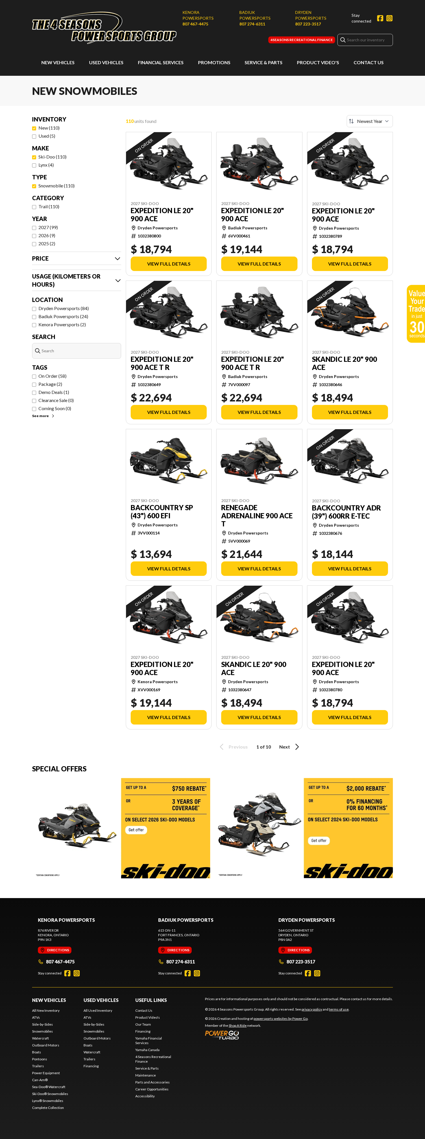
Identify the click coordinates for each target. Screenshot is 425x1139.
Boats (36, 1052)
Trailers (38, 1066)
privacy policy (312, 1009)
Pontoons (39, 1059)
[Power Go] (256, 1035)
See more (40, 416)
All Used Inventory (98, 1010)
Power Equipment (46, 1073)
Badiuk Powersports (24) (63, 316)
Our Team (143, 1024)
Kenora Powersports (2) (62, 324)
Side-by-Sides (42, 1024)
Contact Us (369, 62)
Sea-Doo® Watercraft (48, 1087)
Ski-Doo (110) (52, 156)
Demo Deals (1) (53, 392)
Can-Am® (40, 1080)
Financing (91, 1066)
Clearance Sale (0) (56, 400)
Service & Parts (263, 62)
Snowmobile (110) (56, 185)
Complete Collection (48, 1107)
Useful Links (151, 1000)
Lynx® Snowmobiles (47, 1101)
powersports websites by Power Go (281, 1018)
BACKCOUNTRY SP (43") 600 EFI (162, 512)
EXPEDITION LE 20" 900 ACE (162, 215)
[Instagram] (389, 18)
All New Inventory (46, 1010)
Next (284, 746)
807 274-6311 (252, 23)
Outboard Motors (45, 1045)
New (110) (49, 127)
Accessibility (145, 1096)
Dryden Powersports (310, 15)
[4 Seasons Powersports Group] (104, 27)
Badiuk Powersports (255, 15)
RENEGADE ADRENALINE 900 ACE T (257, 516)
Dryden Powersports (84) (63, 308)
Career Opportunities (152, 1089)
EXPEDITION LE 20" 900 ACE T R (162, 363)
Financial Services (161, 62)
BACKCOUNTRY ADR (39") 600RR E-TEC (346, 512)
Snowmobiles (42, 1031)
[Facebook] (380, 18)
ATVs (36, 1017)
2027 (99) (48, 227)
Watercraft (40, 1038)
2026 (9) (46, 235)
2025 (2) (46, 243)
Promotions (214, 62)
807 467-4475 (195, 23)
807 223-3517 (308, 23)
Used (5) (46, 136)
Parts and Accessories (152, 1082)
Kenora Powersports (198, 15)
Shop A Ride (238, 1025)
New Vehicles (58, 62)
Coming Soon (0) (54, 408)
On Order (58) (52, 376)
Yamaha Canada (147, 1050)
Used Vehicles (106, 62)
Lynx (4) (46, 164)
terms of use (339, 1009)
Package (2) (50, 384)
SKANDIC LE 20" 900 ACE (344, 363)
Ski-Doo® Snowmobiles (50, 1094)
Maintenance (145, 1075)
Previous (238, 746)
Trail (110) (48, 206)
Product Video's (318, 62)
